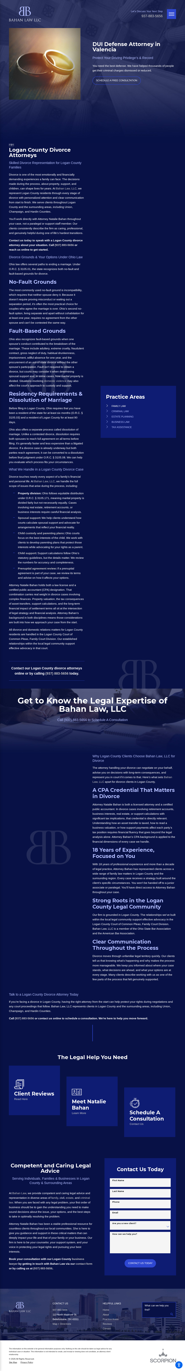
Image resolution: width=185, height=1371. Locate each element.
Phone (116, 1202)
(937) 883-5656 (64, 245)
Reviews (107, 1324)
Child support (27, 553)
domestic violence (55, 380)
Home (106, 1310)
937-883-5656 (152, 16)
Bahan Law (19, 1193)
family (54, 1197)
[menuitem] (138, 406)
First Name (118, 1180)
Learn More (79, 1113)
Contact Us (137, 1123)
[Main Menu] (171, 14)
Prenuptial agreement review (37, 568)
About (106, 1314)
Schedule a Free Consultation (116, 80)
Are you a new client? (124, 1223)
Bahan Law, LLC (66, 188)
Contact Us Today (140, 1263)
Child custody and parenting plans (41, 533)
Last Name (118, 1191)
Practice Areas (111, 1319)
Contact (107, 1328)
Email (115, 1213)
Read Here (21, 1099)
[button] (179, 1365)
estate (69, 1197)
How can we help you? (124, 1234)
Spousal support (29, 517)
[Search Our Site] (171, 1314)
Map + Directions (62, 1324)
